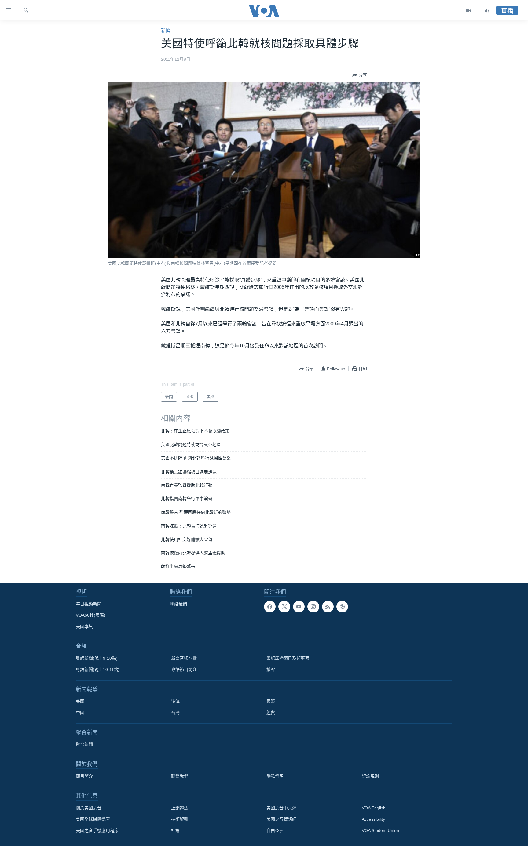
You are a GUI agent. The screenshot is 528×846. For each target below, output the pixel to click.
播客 (270, 669)
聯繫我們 (179, 776)
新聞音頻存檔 (184, 658)
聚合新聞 (84, 744)
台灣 (175, 712)
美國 (80, 701)
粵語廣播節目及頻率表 (287, 658)
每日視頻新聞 (88, 603)
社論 (175, 830)
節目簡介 (84, 776)
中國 (80, 712)
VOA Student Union (380, 830)
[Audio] (487, 10)
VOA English (374, 807)
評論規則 (370, 776)
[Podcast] (342, 606)
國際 (270, 701)
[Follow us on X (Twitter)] (284, 606)
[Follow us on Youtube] (299, 606)
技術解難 (179, 819)
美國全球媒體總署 (93, 819)
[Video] (468, 10)
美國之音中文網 (281, 807)
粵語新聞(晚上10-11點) (97, 669)
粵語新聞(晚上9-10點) (97, 658)
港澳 (175, 701)
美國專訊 (84, 626)
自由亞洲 (275, 830)
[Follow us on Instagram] (313, 606)
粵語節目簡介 (184, 669)
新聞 (166, 30)
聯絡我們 (178, 603)
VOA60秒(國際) (90, 615)
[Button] (359, 75)
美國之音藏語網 (281, 819)
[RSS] (328, 606)
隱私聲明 (275, 776)
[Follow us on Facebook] (270, 606)
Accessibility (373, 819)
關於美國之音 (88, 807)
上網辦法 (179, 807)
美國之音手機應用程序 (97, 830)
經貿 (270, 712)
